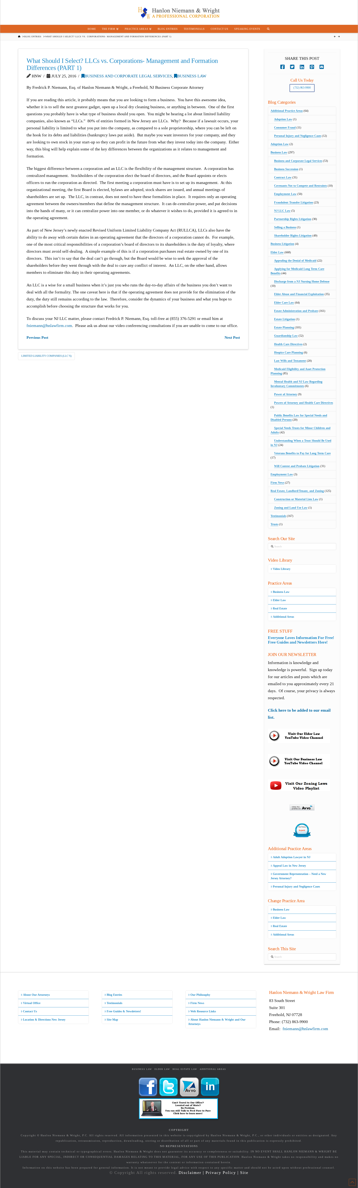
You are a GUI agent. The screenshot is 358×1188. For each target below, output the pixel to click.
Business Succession (286, 169)
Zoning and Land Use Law (290, 507)
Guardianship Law (286, 335)
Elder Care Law (284, 302)
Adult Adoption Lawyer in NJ (291, 857)
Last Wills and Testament (290, 360)
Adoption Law (283, 119)
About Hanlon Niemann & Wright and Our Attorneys (217, 1022)
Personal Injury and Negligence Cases (297, 135)
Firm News (277, 482)
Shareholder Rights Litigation (293, 235)
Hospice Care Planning (288, 352)
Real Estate (280, 608)
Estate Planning (284, 327)
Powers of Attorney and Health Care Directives (303, 402)
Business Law (191, 76)
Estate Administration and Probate (296, 310)
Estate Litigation (284, 319)
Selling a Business (285, 227)
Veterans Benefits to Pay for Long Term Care (302, 453)
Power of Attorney (285, 394)
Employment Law (285, 194)
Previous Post (37, 337)
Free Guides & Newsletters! (124, 1011)
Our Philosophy (200, 994)
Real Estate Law (185, 1069)
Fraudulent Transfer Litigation (293, 202)
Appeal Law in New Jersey (289, 865)
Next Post (232, 337)
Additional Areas (283, 616)
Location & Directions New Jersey (44, 1019)
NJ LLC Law (282, 210)
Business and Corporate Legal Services (128, 76)
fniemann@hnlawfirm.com (49, 325)
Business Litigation (282, 243)
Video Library (281, 569)
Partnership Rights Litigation (292, 219)
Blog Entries (114, 994)
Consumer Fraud (285, 127)
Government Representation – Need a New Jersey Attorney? (298, 876)
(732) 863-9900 (302, 87)
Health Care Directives (288, 344)
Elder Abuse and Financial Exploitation (299, 294)
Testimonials (278, 516)
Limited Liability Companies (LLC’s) (46, 355)
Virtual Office (31, 1003)
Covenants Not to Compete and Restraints (300, 185)
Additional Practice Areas (287, 110)
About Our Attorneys (36, 994)
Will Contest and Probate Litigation (296, 466)
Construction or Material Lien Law (296, 499)
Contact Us (30, 1011)
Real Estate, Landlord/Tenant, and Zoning (297, 490)
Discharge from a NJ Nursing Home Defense (301, 281)
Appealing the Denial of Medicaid (295, 260)
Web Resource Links (203, 1011)
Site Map (112, 1019)
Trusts (274, 524)
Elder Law (277, 252)
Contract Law (282, 177)
